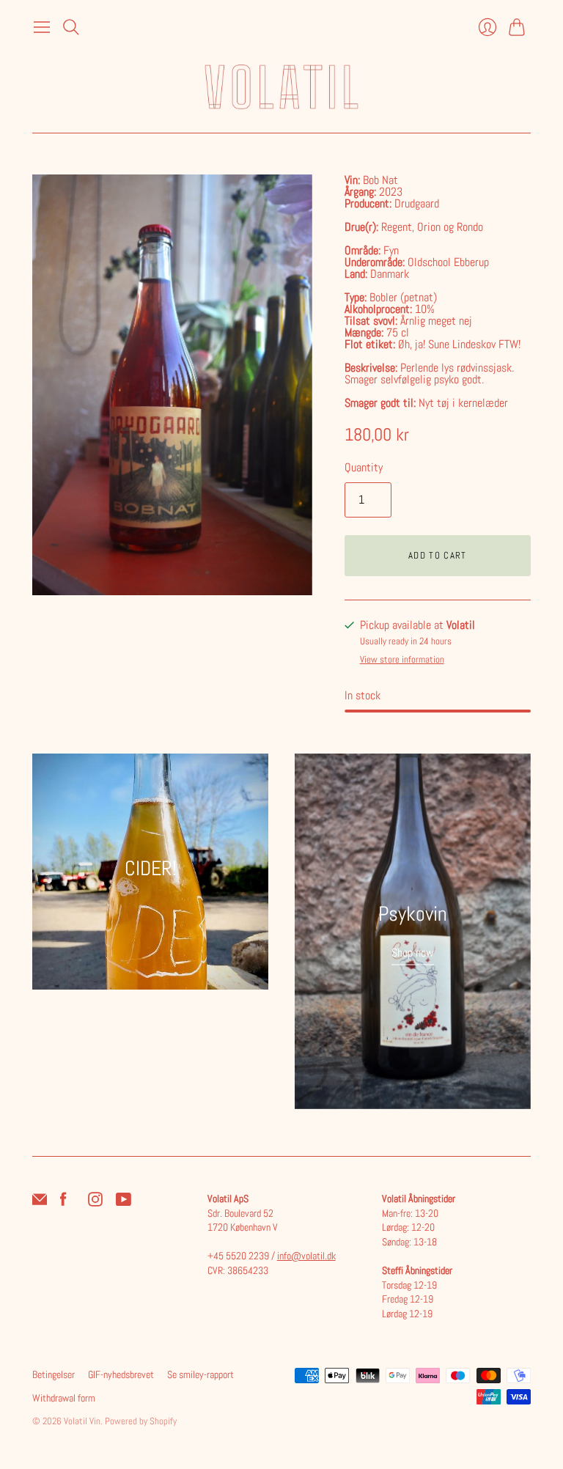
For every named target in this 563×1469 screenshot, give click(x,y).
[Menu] (41, 27)
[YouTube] (123, 1202)
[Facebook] (63, 1202)
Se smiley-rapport (200, 1374)
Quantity (364, 467)
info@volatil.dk (306, 1255)
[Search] (71, 27)
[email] (39, 1202)
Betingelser (53, 1374)
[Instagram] (95, 1202)
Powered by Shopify (141, 1421)
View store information (402, 660)
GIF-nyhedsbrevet (121, 1374)
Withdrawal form (63, 1397)
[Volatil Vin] (281, 87)
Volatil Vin (82, 1421)
